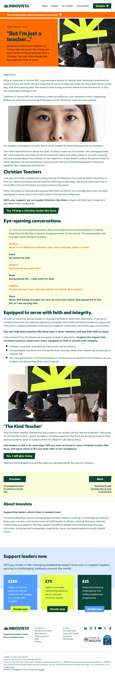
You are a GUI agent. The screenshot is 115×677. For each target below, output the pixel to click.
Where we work (42, 636)
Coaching (67, 636)
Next (100, 478)
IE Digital (40, 670)
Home (9, 27)
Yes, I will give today (19, 455)
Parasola (16, 670)
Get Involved (82, 6)
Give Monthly (40, 633)
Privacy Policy (9, 667)
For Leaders (67, 6)
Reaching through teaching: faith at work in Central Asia (101, 489)
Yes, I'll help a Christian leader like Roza (31, 210)
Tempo (66, 628)
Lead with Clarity (70, 633)
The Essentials (69, 631)
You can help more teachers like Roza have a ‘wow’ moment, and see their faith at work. (56, 331)
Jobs (37, 639)
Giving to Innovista (43, 631)
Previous (14, 478)
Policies (38, 642)
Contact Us (40, 628)
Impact (54, 6)
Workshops (68, 639)
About (45, 6)
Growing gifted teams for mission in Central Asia (14, 489)
